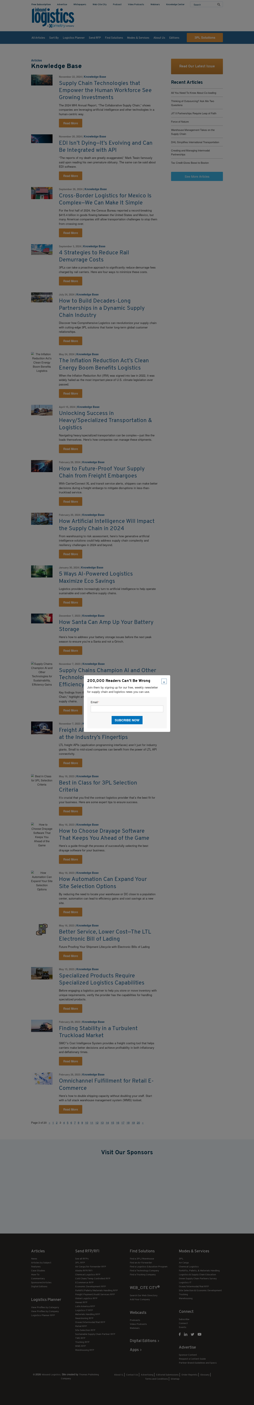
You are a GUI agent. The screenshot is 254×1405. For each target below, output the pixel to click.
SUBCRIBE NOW (127, 720)
